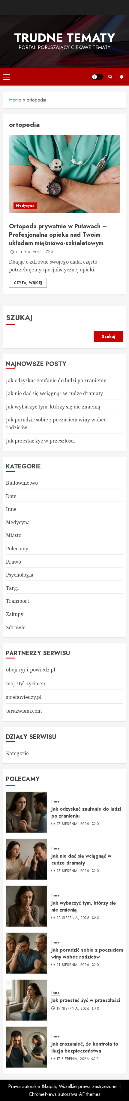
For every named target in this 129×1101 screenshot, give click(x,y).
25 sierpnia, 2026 (72, 871)
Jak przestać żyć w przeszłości (40, 440)
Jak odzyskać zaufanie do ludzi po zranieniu (56, 380)
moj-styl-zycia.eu (25, 683)
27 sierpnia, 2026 (72, 824)
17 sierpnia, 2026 (72, 1059)
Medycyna (25, 205)
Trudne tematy (64, 37)
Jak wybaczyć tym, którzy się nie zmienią (53, 406)
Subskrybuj (121, 76)
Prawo (13, 561)
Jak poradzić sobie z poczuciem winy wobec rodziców (87, 953)
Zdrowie (16, 627)
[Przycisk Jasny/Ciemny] (98, 77)
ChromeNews (43, 1094)
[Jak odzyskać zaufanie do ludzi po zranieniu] (26, 812)
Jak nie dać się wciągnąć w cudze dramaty (54, 393)
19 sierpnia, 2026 (72, 1008)
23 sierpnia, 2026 (72, 918)
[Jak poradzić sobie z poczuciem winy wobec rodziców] (26, 953)
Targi (12, 588)
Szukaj (19, 317)
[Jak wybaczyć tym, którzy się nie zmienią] (26, 906)
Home (15, 99)
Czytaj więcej (28, 283)
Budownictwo (22, 483)
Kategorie (17, 753)
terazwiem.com (24, 711)
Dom (11, 496)
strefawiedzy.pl (23, 697)
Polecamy (17, 548)
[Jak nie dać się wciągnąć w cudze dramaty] (26, 859)
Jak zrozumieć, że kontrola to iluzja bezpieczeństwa (84, 1047)
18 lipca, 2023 (29, 252)
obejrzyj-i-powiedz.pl (30, 669)
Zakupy (14, 614)
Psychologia (19, 574)
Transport (17, 601)
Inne (11, 509)
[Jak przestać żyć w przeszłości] (26, 1000)
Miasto (13, 535)
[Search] (110, 77)
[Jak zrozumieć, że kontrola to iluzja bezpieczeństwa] (26, 1047)
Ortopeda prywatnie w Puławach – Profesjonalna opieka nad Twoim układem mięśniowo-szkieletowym (58, 235)
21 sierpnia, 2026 (72, 965)
